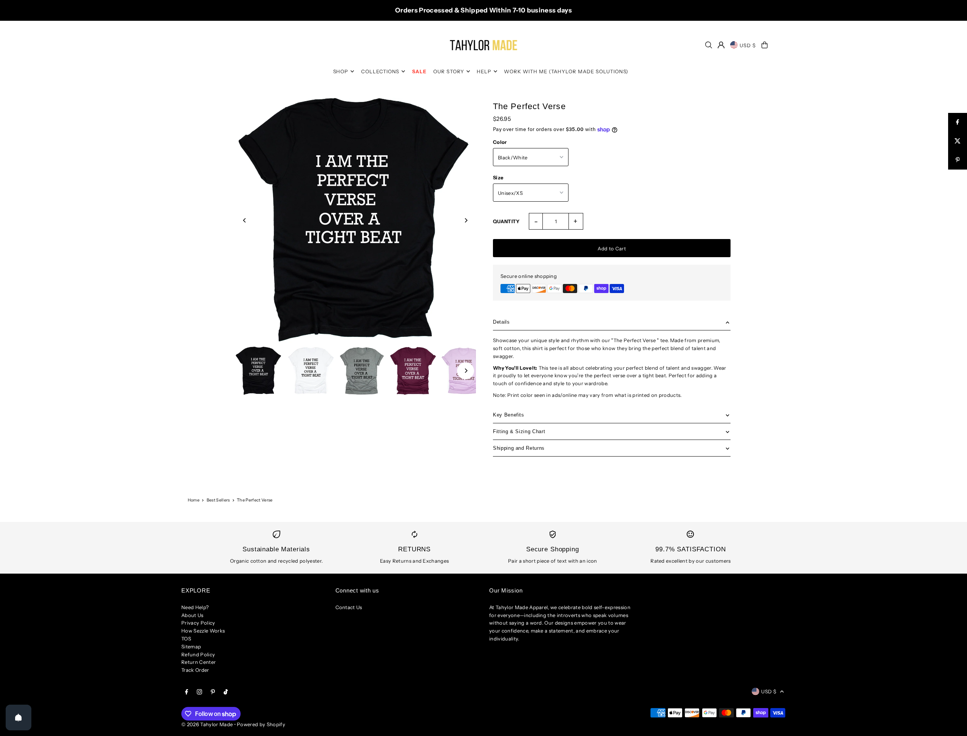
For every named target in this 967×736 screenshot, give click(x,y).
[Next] (465, 220)
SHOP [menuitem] (341, 71)
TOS (186, 639)
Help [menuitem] (484, 71)
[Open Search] (708, 45)
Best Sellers (218, 500)
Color (500, 142)
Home (193, 500)
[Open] (18, 717)
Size (498, 177)
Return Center (198, 662)
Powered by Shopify (261, 724)
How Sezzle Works (203, 631)
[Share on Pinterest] (957, 160)
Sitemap (191, 646)
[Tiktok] (226, 692)
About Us (192, 615)
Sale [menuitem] (419, 71)
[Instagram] (199, 692)
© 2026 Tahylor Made (207, 724)
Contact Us (348, 607)
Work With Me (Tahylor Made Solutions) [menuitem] (566, 71)
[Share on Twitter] (957, 141)
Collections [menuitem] (380, 71)
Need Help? (195, 607)
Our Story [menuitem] (448, 71)
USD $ (748, 45)
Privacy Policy (198, 623)
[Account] (721, 45)
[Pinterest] (213, 692)
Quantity (506, 221)
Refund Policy (198, 654)
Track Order (195, 670)
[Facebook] (186, 692)
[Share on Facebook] (957, 122)
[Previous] (244, 220)
